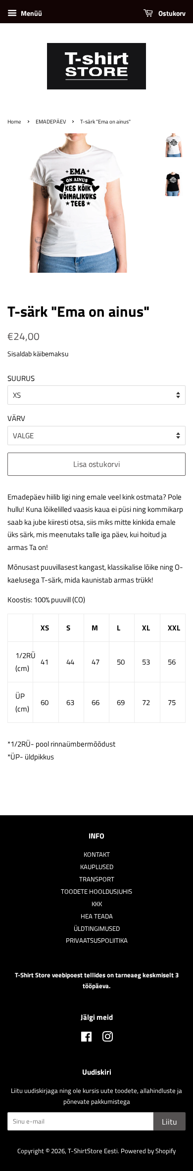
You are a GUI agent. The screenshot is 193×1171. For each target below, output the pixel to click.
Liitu (169, 1122)
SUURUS (21, 378)
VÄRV (16, 418)
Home (14, 121)
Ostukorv (171, 13)
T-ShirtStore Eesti (93, 1151)
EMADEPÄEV (51, 121)
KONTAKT (97, 854)
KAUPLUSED (96, 867)
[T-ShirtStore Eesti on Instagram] (107, 1039)
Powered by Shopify (148, 1151)
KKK (97, 904)
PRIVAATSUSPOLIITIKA (97, 940)
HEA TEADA (97, 916)
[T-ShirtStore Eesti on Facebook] (86, 1039)
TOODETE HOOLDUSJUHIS (96, 891)
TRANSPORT (96, 879)
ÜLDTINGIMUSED (97, 928)
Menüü (30, 13)
